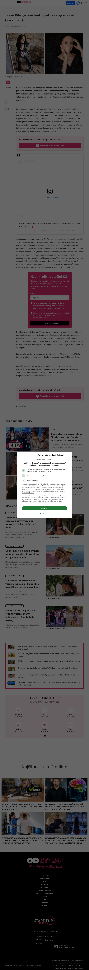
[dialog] (44, 485)
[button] (44, 480)
